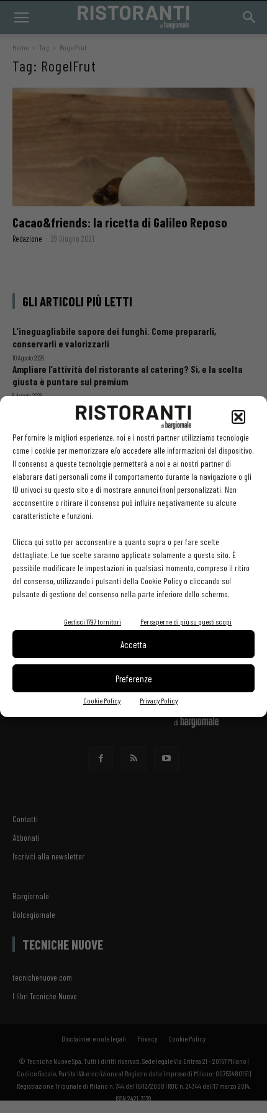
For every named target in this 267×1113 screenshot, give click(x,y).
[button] (238, 417)
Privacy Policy (159, 700)
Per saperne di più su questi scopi (186, 621)
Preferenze (133, 678)
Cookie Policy (101, 700)
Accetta (133, 644)
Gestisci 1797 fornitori (92, 621)
